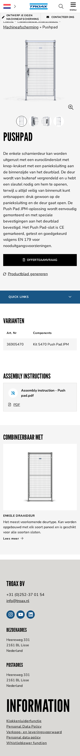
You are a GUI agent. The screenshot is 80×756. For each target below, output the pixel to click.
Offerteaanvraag (42, 260)
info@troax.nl (17, 600)
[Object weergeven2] (46, 121)
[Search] (61, 6)
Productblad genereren (28, 273)
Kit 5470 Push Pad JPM (51, 344)
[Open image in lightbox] (70, 107)
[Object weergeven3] (59, 121)
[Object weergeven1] (34, 121)
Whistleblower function (26, 743)
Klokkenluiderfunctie (24, 721)
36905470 (15, 344)
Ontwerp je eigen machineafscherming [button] (22, 17)
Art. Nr (11, 333)
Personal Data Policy (24, 726)
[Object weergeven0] (21, 121)
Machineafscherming (21, 27)
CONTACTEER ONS (62, 17)
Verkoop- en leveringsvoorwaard (34, 732)
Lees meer (11, 539)
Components (42, 333)
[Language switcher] (9, 6)
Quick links (19, 297)
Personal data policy (23, 737)
